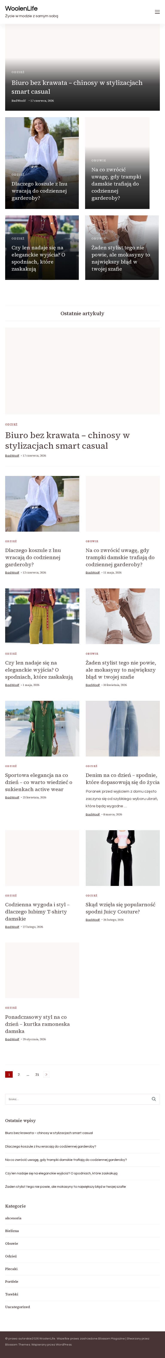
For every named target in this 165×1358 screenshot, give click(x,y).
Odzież (18, 72)
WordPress (64, 1344)
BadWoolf (19, 101)
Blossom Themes (17, 1344)
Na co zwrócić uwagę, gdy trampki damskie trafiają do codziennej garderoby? (116, 183)
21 (37, 1075)
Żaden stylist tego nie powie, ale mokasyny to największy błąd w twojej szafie (121, 258)
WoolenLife (21, 8)
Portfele (11, 1281)
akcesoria (13, 1218)
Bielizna (12, 1230)
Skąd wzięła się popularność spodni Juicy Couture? (120, 908)
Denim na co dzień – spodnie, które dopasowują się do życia (123, 779)
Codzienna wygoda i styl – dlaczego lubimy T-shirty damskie (37, 911)
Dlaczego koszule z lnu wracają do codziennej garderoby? (39, 190)
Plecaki (11, 1268)
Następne (46, 1074)
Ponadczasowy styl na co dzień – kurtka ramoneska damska (37, 1024)
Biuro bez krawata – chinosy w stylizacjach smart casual (67, 440)
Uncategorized (17, 1306)
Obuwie (99, 160)
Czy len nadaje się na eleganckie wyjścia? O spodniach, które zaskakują (38, 258)
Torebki (11, 1294)
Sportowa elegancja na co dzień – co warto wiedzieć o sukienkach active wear (38, 782)
